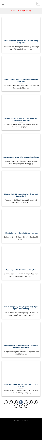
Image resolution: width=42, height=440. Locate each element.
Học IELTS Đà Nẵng (21, 420)
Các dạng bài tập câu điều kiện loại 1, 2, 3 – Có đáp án (21, 385)
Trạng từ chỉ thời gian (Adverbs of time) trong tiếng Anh (21, 42)
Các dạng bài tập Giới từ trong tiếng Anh (21, 270)
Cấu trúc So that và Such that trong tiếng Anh (21, 233)
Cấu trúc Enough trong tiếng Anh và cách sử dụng (21, 157)
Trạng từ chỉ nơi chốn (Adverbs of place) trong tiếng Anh (21, 80)
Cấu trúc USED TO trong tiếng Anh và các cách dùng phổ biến (21, 195)
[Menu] (3, 4)
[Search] (38, 4)
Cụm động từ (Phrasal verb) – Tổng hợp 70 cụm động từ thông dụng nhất (21, 119)
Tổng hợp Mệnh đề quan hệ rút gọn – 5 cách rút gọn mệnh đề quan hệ (21, 346)
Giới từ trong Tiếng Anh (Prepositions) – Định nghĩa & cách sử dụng (21, 308)
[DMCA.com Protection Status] (17, 431)
